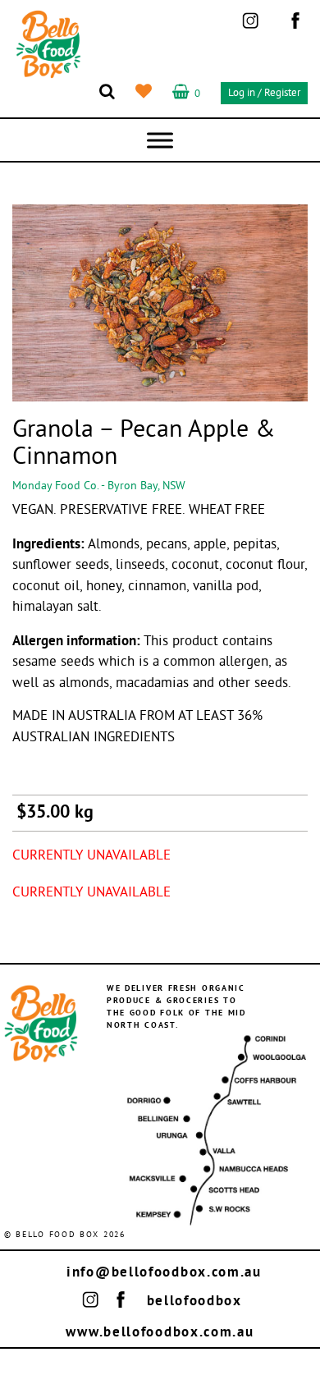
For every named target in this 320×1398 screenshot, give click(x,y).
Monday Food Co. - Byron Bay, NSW (98, 486)
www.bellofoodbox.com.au (160, 1332)
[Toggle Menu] (160, 140)
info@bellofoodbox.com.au (164, 1272)
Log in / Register (264, 93)
